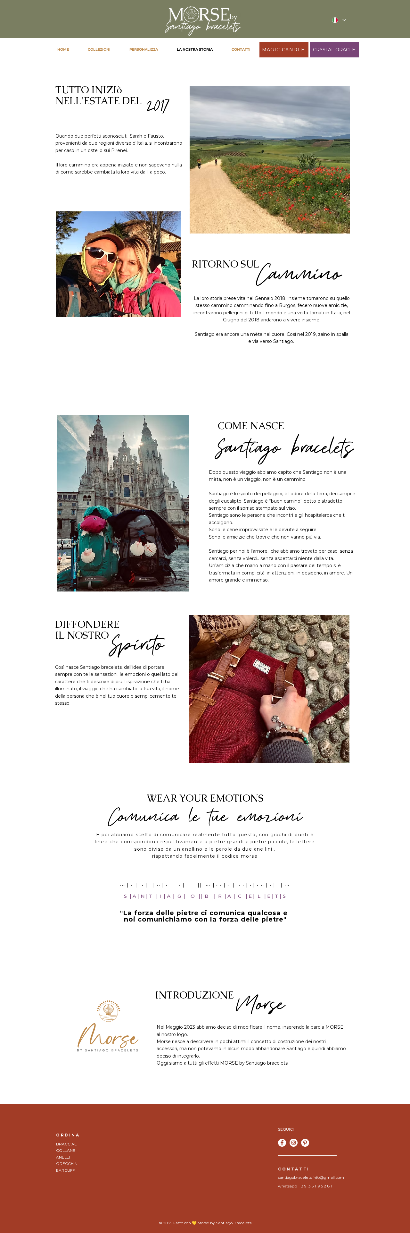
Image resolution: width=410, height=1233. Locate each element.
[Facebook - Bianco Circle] (282, 1143)
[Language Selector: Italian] (339, 20)
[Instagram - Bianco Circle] (294, 1143)
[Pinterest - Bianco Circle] (305, 1143)
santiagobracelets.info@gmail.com (311, 1177)
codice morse (240, 856)
